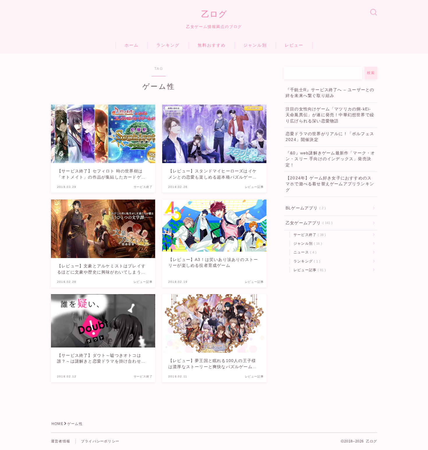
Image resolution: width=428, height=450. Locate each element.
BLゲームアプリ (304, 208)
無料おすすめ (212, 45)
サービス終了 (308, 235)
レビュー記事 (308, 270)
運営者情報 (60, 441)
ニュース (303, 252)
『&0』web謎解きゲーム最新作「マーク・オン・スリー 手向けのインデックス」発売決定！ (330, 159)
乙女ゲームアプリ (308, 223)
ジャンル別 (255, 45)
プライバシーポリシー (100, 441)
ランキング (168, 45)
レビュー (294, 45)
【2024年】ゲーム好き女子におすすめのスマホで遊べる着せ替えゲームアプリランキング (330, 184)
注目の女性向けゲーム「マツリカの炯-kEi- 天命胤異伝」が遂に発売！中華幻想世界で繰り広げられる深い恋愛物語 (330, 115)
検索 (371, 73)
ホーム (132, 45)
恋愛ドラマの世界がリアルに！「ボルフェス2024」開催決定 (330, 137)
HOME (57, 424)
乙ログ (214, 14)
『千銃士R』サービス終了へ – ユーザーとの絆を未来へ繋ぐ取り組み (330, 93)
